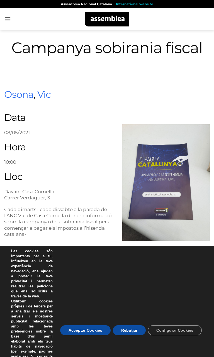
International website (134, 4)
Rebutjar (129, 330)
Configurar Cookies (174, 330)
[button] (7, 19)
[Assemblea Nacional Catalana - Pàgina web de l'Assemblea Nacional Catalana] (107, 19)
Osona (18, 94)
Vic (44, 94)
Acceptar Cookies (85, 330)
